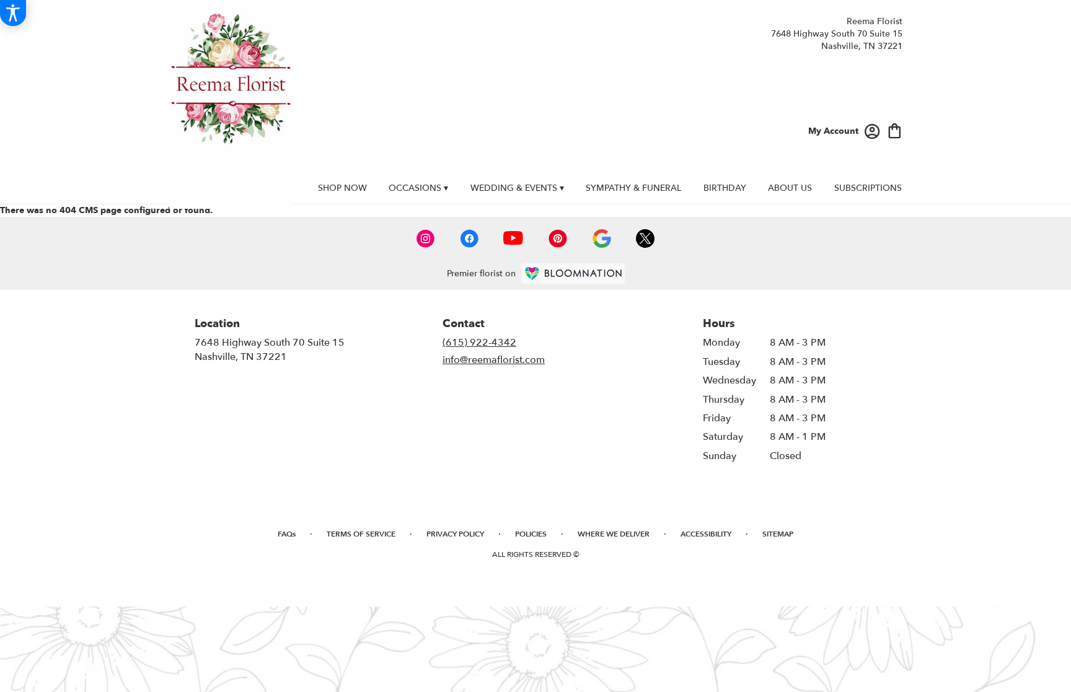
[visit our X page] (645, 238)
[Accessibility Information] (13, 13)
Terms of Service (361, 534)
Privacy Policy (455, 534)
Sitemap (777, 534)
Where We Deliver (614, 534)
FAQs (287, 534)
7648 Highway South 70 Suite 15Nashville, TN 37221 (270, 349)
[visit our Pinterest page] (558, 238)
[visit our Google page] (602, 238)
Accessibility (706, 534)
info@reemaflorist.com (494, 360)
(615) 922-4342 (479, 342)
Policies (531, 534)
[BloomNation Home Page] (573, 273)
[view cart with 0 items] (894, 130)
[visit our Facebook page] (469, 238)
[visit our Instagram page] (425, 238)
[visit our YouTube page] (513, 238)
